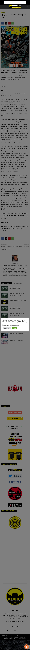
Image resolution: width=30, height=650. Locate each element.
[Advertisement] (15, 2)
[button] (2, 7)
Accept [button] (14, 328)
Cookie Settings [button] (7, 328)
